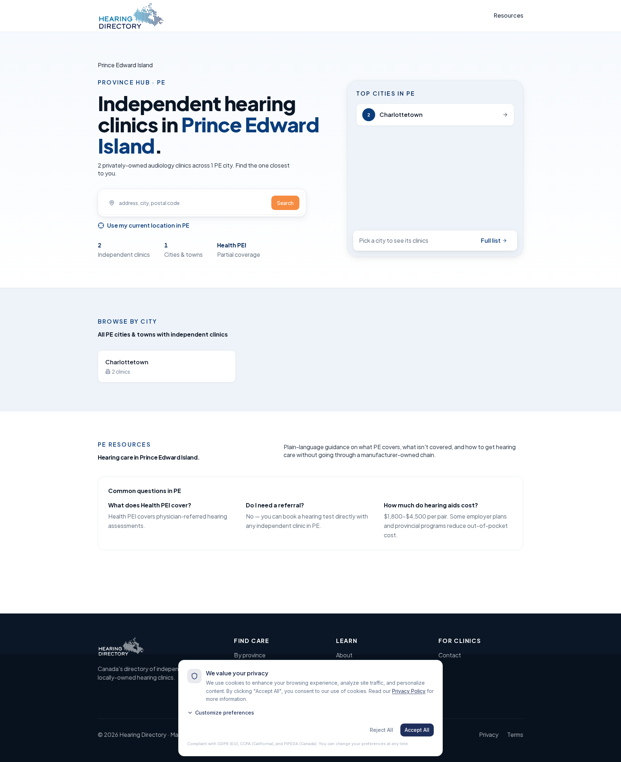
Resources (508, 15)
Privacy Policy (409, 691)
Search (285, 203)
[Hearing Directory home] (131, 15)
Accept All (417, 730)
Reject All (381, 730)
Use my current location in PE (148, 225)
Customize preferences (224, 712)
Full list (491, 240)
